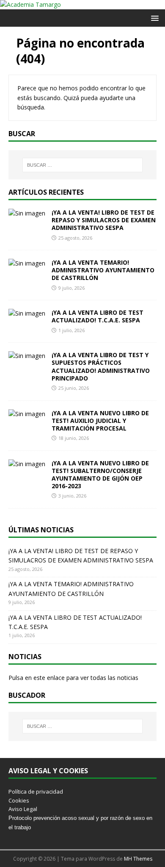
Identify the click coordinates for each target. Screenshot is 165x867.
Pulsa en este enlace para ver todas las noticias (73, 678)
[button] (153, 17)
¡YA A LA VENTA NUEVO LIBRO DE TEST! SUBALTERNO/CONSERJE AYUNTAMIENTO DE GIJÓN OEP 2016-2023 (100, 474)
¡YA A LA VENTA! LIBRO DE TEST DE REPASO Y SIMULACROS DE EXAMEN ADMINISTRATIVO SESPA (104, 220)
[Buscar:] (82, 165)
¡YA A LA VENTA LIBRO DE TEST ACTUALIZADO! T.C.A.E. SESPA (97, 316)
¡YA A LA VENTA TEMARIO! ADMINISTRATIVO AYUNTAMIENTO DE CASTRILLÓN (103, 270)
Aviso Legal (22, 809)
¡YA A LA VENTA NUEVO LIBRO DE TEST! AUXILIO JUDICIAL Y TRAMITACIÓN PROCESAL (100, 420)
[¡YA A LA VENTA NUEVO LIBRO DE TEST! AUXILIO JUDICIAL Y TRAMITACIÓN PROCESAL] (26, 414)
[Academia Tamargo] (30, 4)
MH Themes (138, 858)
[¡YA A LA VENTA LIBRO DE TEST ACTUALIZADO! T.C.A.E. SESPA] (26, 313)
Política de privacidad (35, 791)
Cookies (18, 800)
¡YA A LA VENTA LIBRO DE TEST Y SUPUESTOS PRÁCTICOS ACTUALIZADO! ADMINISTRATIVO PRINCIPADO (101, 366)
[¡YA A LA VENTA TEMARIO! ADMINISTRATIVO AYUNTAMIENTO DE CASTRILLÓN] (26, 263)
